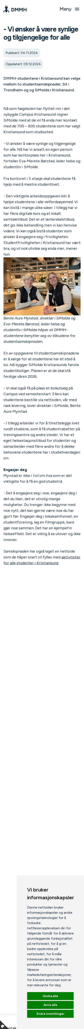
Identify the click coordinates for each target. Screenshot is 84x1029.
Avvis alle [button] (50, 1005)
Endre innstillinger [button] (50, 1014)
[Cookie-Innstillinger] (4, 1024)
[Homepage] (14, 9)
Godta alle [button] (50, 996)
